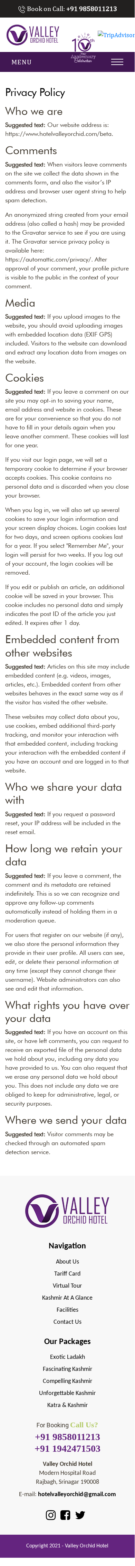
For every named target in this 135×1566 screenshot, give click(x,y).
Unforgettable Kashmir (67, 1393)
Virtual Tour (67, 1286)
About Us (67, 1262)
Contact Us (67, 1322)
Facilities (67, 1310)
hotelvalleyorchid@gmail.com (77, 1494)
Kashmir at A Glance (67, 1298)
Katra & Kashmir (67, 1405)
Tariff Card (67, 1274)
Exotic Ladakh (67, 1357)
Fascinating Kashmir (67, 1369)
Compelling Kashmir (67, 1381)
